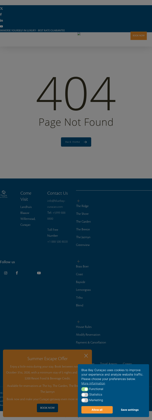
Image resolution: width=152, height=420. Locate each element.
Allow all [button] (97, 409)
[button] (84, 389)
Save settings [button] (130, 409)
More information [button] (93, 383)
